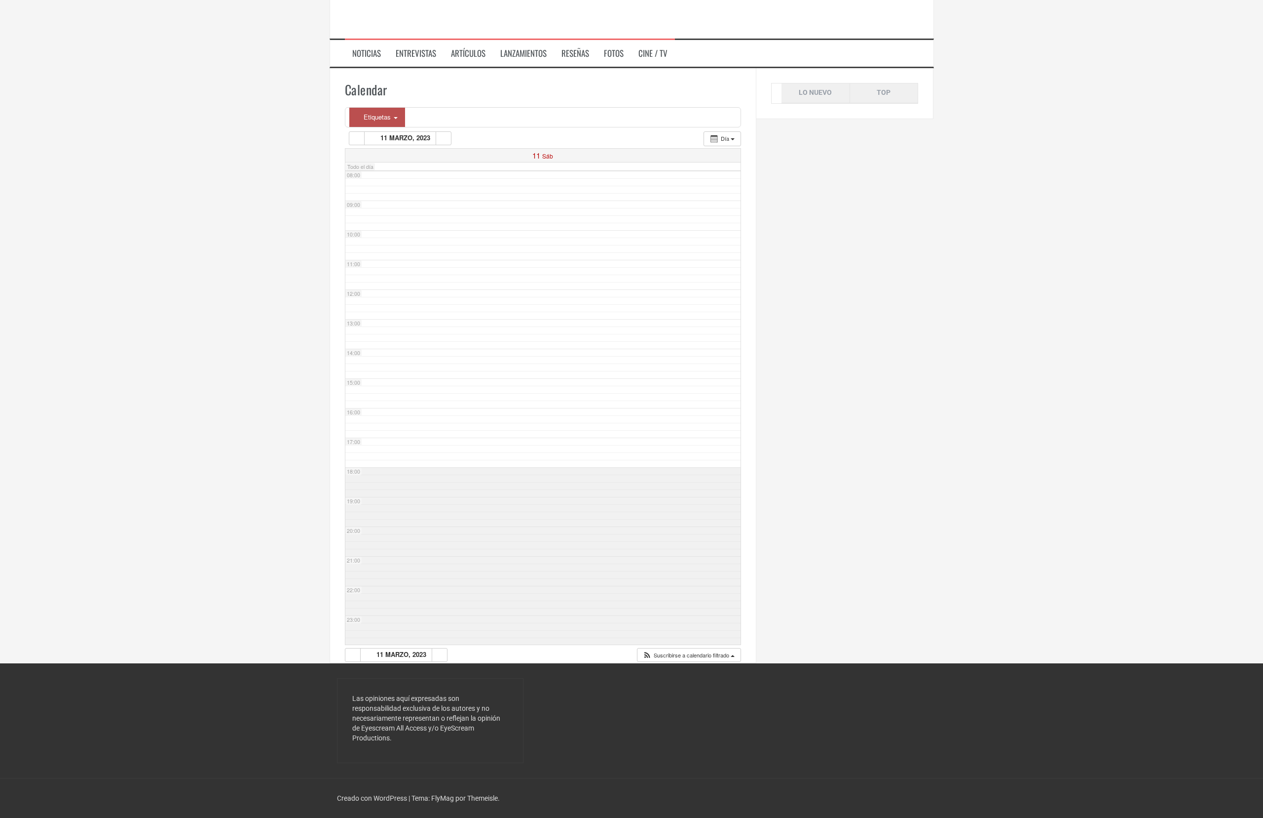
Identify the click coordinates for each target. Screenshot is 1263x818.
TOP (884, 92)
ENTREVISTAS (416, 53)
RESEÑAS (575, 53)
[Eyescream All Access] (409, 19)
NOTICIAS (366, 53)
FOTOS (614, 53)
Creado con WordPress (373, 798)
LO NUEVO (815, 92)
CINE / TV (653, 53)
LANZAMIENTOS (523, 53)
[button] (688, 655)
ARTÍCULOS (468, 53)
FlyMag (442, 798)
